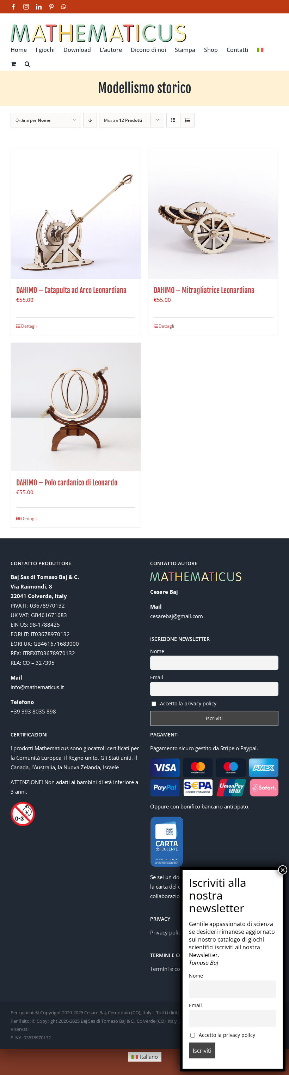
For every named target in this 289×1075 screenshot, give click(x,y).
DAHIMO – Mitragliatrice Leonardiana (204, 290)
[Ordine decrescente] (90, 120)
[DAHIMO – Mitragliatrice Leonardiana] (213, 214)
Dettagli (29, 326)
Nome (157, 651)
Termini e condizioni (174, 968)
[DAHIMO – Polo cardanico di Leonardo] (76, 407)
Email (156, 677)
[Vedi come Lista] (187, 120)
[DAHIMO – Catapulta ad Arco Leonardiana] (76, 214)
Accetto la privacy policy (187, 703)
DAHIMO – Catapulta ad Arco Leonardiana (71, 290)
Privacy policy (167, 932)
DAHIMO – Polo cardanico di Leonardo (66, 482)
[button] (27, 63)
